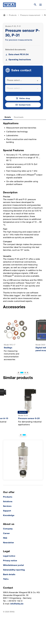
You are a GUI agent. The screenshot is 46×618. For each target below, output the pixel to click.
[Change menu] (40, 4)
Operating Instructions (20, 59)
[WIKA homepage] (9, 5)
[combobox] (23, 80)
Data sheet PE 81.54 (18, 54)
